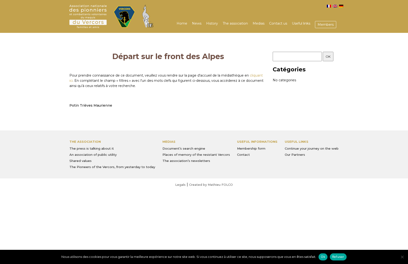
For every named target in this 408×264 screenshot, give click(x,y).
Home (182, 23)
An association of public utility (93, 154)
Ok (323, 257)
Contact (243, 154)
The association (235, 23)
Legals (180, 184)
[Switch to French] (329, 6)
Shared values (80, 161)
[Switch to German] (341, 6)
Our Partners (295, 154)
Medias (258, 23)
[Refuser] (402, 257)
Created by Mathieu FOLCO (211, 184)
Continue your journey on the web (312, 148)
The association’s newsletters (186, 161)
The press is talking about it (91, 148)
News (196, 23)
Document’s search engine (183, 148)
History (212, 23)
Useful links (301, 23)
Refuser (338, 257)
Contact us (278, 23)
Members (326, 24)
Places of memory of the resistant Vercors (196, 154)
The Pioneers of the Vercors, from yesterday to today (112, 167)
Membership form (251, 148)
